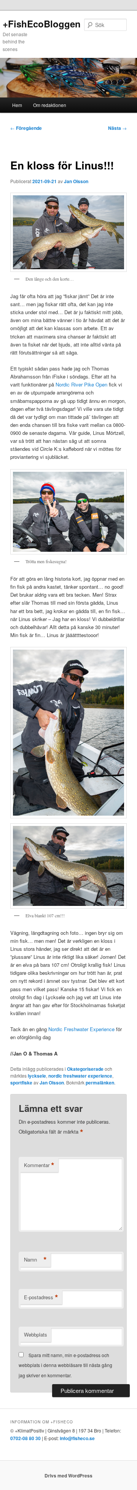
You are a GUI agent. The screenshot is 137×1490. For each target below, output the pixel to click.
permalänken (100, 1082)
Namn (35, 1260)
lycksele (37, 1075)
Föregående (26, 128)
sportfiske (21, 1082)
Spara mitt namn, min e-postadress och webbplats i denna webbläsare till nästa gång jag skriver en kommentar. (65, 1365)
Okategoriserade (85, 1068)
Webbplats (35, 1334)
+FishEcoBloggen (42, 23)
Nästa (117, 128)
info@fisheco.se (77, 1438)
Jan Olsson (76, 181)
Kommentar (39, 1165)
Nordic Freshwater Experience (81, 1029)
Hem (17, 105)
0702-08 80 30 (25, 1438)
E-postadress (41, 1297)
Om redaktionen (49, 105)
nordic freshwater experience (80, 1075)
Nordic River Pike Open (81, 384)
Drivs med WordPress (68, 1475)
